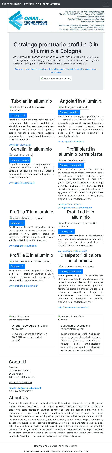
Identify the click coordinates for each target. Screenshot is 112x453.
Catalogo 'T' (17, 223)
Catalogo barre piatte (71, 165)
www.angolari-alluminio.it (71, 141)
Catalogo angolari (69, 112)
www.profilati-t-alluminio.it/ (23, 245)
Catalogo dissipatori (70, 271)
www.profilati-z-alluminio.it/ (23, 285)
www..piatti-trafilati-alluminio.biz (75, 207)
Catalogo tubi (18, 115)
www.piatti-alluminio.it (69, 204)
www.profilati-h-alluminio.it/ (72, 251)
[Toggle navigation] (106, 4)
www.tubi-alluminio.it (20, 144)
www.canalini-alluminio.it (21, 182)
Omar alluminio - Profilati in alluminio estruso (31, 3)
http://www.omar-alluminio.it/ (73, 307)
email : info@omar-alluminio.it (25, 388)
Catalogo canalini (20, 160)
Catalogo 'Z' (17, 266)
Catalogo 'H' (66, 231)
